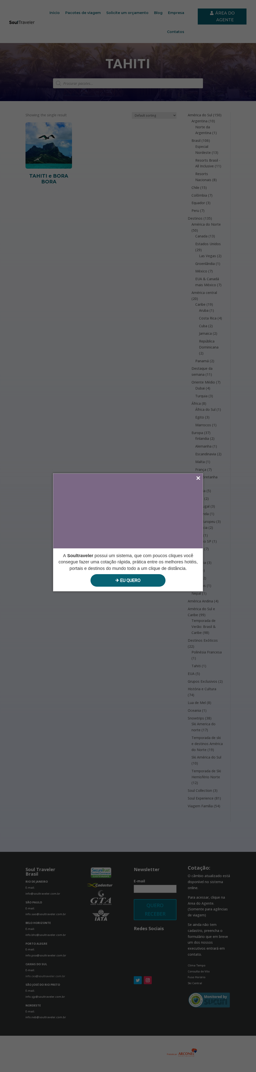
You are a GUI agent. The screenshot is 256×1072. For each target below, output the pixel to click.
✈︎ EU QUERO (128, 580)
